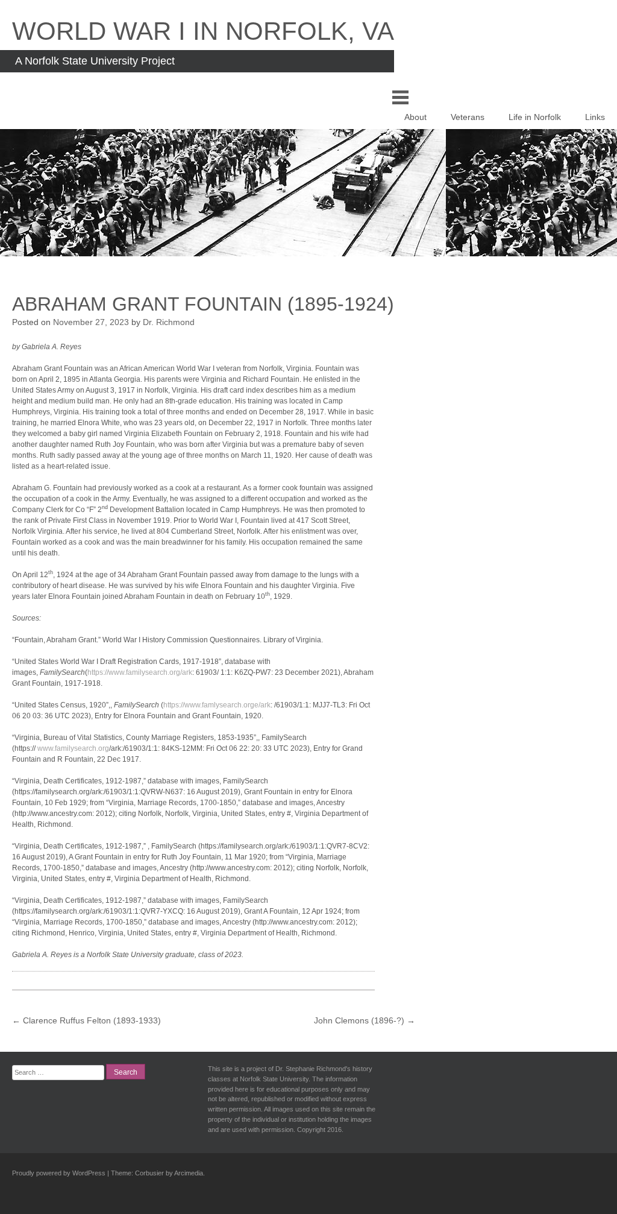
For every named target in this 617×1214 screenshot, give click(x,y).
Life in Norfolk (535, 117)
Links (595, 117)
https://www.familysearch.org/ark (139, 672)
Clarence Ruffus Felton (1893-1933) (86, 1020)
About (415, 117)
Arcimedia (188, 1173)
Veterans (467, 117)
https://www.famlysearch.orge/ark (217, 705)
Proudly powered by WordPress (58, 1173)
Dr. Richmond (169, 322)
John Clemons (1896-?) (364, 1020)
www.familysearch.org (73, 748)
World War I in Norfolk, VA (203, 31)
